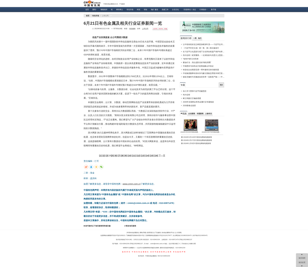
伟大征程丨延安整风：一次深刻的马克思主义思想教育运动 (203, 55)
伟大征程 (186, 95)
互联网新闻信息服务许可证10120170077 (158, 235)
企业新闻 (191, 113)
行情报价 (202, 9)
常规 (165, 28)
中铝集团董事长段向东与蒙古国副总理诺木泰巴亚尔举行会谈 (203, 73)
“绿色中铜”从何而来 (191, 59)
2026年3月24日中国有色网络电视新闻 (190, 132)
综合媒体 (132, 28)
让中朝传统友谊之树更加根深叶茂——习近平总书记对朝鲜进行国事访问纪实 (203, 44)
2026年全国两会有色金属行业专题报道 (198, 102)
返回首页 (302, 262)
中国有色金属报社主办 (110, 4)
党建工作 (165, 9)
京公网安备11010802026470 (182, 235)
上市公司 (145, 28)
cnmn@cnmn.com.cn (157, 243)
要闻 (94, 9)
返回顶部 (302, 258)
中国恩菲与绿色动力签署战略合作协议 (198, 66)
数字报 (213, 9)
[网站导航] (143, 232)
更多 (221, 85)
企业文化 (175, 9)
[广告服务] (157, 232)
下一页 (162, 155)
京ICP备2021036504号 (200, 235)
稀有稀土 (119, 9)
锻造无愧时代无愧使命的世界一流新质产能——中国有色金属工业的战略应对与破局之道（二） (203, 77)
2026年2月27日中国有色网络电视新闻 (212, 132)
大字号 (155, 28)
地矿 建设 (154, 9)
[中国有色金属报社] (133, 232)
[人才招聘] (178, 232)
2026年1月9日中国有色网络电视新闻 (197, 143)
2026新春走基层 (189, 105)
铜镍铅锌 (104, 9)
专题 (183, 85)
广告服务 (122, 4)
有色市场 (130, 9)
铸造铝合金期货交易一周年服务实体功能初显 (201, 70)
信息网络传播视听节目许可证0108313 (112, 235)
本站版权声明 (179, 252)
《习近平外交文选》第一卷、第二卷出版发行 (201, 48)
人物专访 (208, 113)
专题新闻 (200, 113)
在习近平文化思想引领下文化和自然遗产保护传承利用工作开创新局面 (203, 52)
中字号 (161, 28)
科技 (138, 9)
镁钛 (145, 9)
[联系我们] (150, 232)
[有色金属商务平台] (168, 232)
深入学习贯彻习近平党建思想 (194, 91)
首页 (87, 9)
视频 (184, 113)
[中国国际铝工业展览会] (202, 27)
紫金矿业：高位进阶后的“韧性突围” (197, 62)
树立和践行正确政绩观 (192, 98)
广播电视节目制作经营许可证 (135, 235)
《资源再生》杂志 (189, 9)
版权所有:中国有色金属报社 (135, 252)
